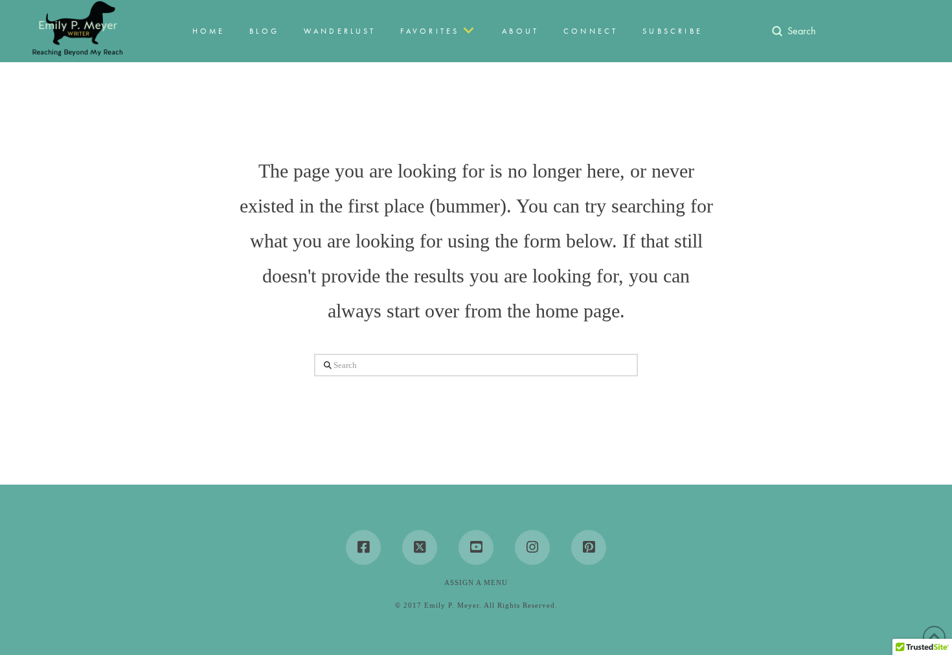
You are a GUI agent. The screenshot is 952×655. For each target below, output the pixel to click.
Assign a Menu (476, 582)
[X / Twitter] (419, 547)
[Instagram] (532, 547)
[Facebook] (363, 547)
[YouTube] (476, 547)
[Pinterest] (588, 547)
